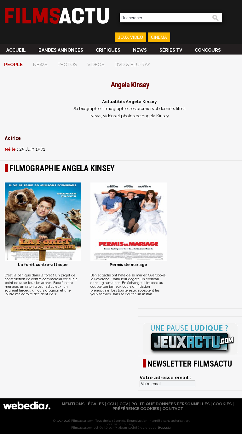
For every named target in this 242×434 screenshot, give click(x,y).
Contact (172, 408)
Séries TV (170, 50)
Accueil (16, 50)
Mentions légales (83, 404)
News (140, 50)
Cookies (222, 404)
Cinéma (159, 37)
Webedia (164, 427)
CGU (111, 404)
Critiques (108, 50)
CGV (123, 404)
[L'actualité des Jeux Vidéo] (190, 339)
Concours (208, 50)
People (13, 64)
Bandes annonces (60, 50)
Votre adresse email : (165, 377)
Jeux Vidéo (130, 37)
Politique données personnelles (170, 404)
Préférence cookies (135, 408)
